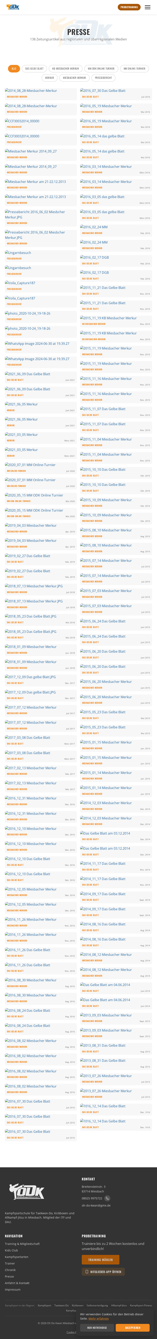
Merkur (49, 78)
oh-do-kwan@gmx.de (96, 1205)
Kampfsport (44, 1305)
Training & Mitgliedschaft (22, 1244)
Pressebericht (103, 78)
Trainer (10, 1263)
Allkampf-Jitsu (119, 1305)
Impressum (12, 1289)
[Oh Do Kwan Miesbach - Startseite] (12, 7)
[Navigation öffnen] (147, 7)
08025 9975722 (92, 1198)
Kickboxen (77, 1305)
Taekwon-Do (61, 1305)
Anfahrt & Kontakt (17, 1283)
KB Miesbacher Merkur (65, 68)
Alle (14, 68)
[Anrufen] (107, 1198)
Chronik (10, 1270)
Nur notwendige (97, 1328)
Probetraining (129, 7)
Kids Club (11, 1250)
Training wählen (100, 1260)
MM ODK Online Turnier (101, 68)
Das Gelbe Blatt (34, 68)
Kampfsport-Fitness (141, 1305)
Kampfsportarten (16, 1257)
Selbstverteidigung (97, 1305)
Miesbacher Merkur (74, 78)
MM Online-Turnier (135, 68)
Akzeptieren (132, 1328)
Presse (9, 1276)
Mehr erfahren (99, 1318)
